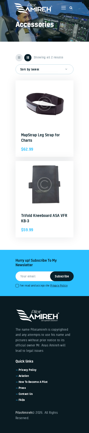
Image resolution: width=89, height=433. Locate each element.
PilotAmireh (24, 412)
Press (22, 388)
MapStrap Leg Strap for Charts (40, 137)
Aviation (24, 376)
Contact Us (26, 394)
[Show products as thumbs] (19, 57)
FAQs (22, 400)
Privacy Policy (59, 285)
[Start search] (71, 8)
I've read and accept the (43, 285)
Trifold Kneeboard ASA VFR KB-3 (44, 218)
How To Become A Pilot (33, 382)
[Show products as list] (27, 57)
